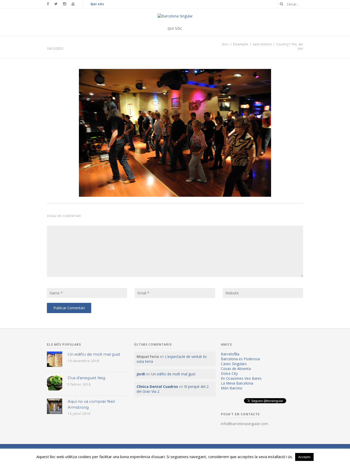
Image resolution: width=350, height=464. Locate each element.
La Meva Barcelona (237, 383)
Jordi (141, 374)
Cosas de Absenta (236, 368)
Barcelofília (230, 354)
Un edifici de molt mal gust (94, 354)
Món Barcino (231, 388)
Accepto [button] (304, 457)
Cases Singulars (234, 363)
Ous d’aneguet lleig (86, 377)
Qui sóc (97, 4)
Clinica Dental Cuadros (157, 386)
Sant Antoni (262, 44)
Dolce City (229, 373)
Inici (225, 44)
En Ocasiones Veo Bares (241, 378)
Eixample (240, 44)
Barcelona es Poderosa (240, 358)
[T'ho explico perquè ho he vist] (175, 16)
